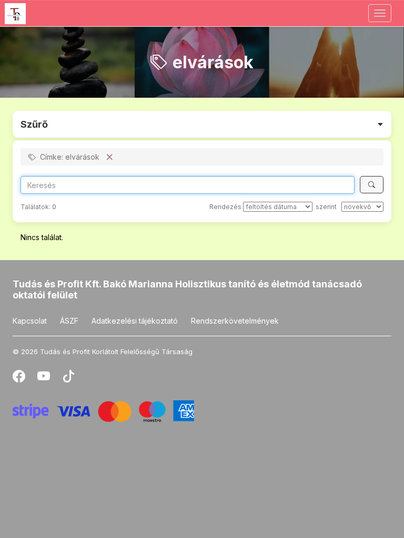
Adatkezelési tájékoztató (135, 320)
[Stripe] (103, 410)
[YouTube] (44, 378)
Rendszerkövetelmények (235, 320)
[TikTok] (68, 378)
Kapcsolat (30, 320)
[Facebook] (20, 378)
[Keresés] (371, 184)
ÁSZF (69, 320)
